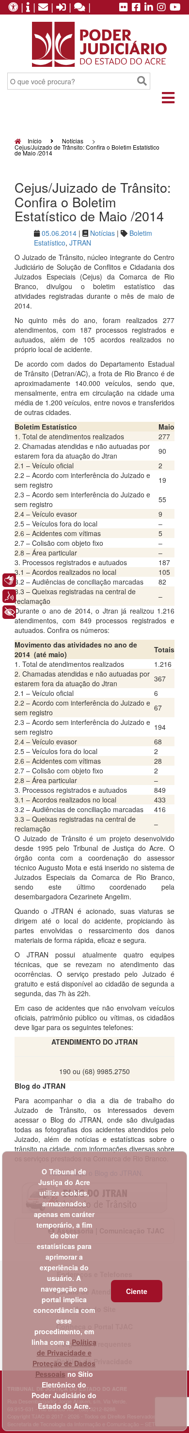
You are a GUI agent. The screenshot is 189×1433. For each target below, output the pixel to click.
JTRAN (80, 242)
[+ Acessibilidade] (9, 612)
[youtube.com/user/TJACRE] (175, 8)
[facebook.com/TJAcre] (136, 8)
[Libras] (9, 580)
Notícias (72, 141)
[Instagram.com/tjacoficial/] (161, 8)
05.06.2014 (59, 233)
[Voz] (9, 596)
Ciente (136, 1291)
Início (34, 141)
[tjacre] (148, 8)
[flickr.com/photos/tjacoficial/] (123, 8)
